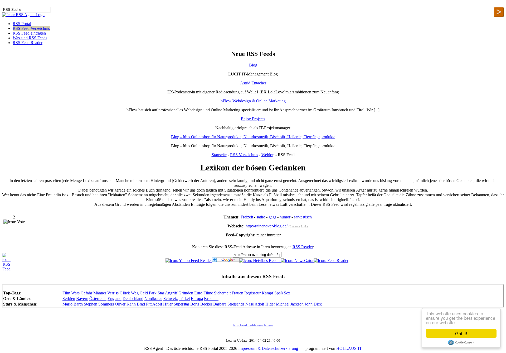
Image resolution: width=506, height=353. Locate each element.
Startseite (219, 154)
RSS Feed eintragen (29, 33)
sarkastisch (303, 217)
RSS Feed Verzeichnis (31, 28)
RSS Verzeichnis (244, 154)
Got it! (461, 333)
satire (260, 217)
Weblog (267, 154)
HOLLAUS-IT (349, 348)
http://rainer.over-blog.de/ (267, 226)
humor (285, 217)
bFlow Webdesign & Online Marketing (253, 101)
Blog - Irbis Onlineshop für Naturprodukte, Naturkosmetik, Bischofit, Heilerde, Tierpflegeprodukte (253, 137)
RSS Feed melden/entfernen (253, 325)
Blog (253, 65)
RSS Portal (22, 23)
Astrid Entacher (253, 83)
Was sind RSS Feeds (30, 38)
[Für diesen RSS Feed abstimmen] (14, 222)
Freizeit (247, 217)
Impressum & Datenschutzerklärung (268, 348)
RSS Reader (303, 247)
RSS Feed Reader (27, 42)
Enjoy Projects (253, 119)
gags (272, 217)
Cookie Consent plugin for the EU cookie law (461, 342)
